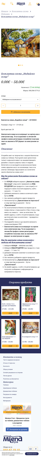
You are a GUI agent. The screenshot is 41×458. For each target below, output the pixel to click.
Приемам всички (32, 453)
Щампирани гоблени (10, 388)
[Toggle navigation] (3, 4)
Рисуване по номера (9, 394)
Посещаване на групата (18, 429)
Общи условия (8, 369)
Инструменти (7, 397)
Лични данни (7, 375)
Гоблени (6, 385)
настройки (11, 454)
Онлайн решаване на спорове (12, 372)
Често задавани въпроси (11, 360)
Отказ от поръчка (9, 363)
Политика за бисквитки (11, 379)
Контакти (6, 366)
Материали (6, 400)
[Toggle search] (12, 3)
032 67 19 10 (11, 449)
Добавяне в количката (21, 112)
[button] (18, 65)
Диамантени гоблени (10, 391)
